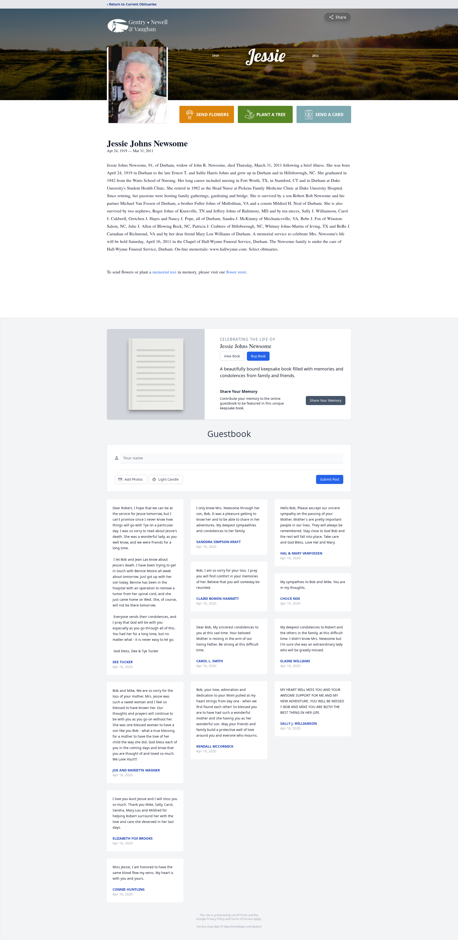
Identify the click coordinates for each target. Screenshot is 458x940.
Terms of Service (242, 919)
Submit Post (329, 479)
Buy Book (258, 356)
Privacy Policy (215, 919)
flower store (236, 272)
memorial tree (164, 272)
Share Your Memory (325, 400)
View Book (232, 356)
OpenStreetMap (234, 927)
